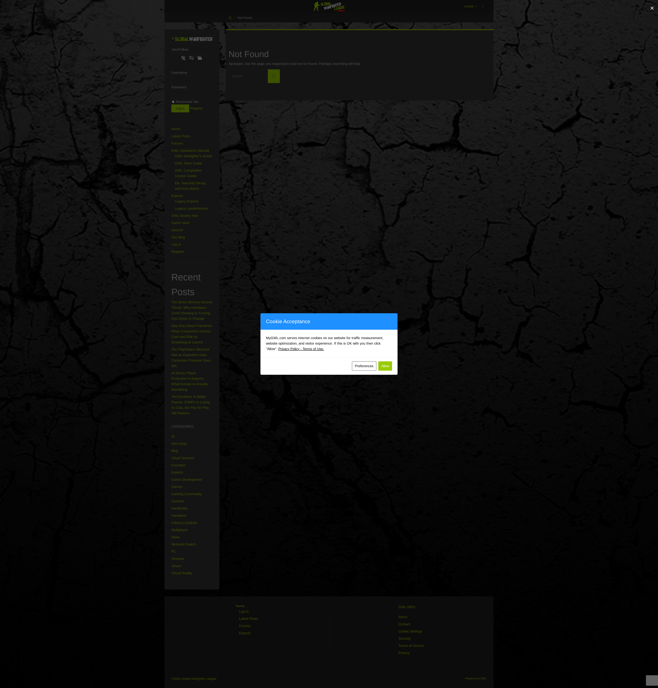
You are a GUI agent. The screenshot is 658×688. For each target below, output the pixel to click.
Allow (385, 366)
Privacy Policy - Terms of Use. (301, 349)
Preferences (364, 366)
